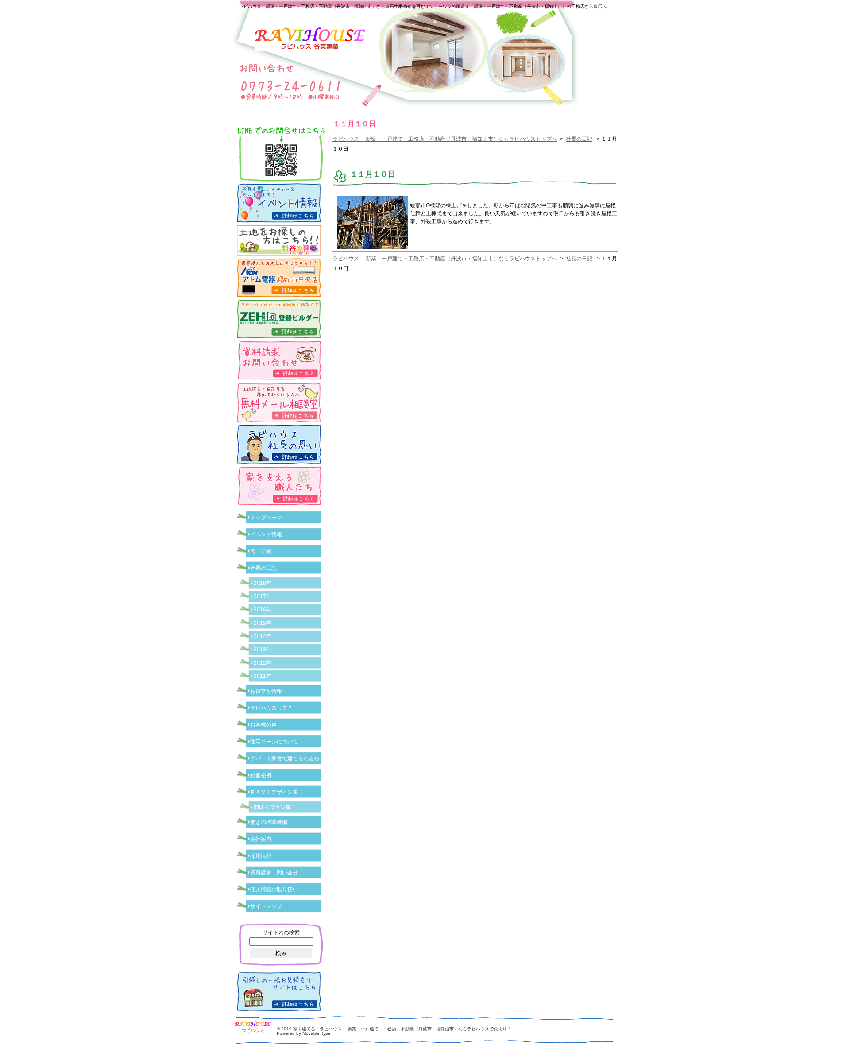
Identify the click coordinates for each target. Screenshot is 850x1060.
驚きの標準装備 (268, 822)
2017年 (262, 596)
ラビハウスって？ (271, 708)
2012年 (262, 663)
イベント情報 (266, 534)
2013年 (262, 649)
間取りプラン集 (272, 807)
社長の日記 (579, 139)
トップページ (266, 518)
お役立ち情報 (266, 691)
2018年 (262, 583)
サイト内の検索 (281, 932)
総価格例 (260, 775)
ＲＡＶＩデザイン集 (274, 792)
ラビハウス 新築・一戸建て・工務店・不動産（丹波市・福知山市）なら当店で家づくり (327, 6)
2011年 (262, 676)
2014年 (262, 636)
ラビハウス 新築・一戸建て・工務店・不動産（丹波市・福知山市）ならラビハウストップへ (444, 139)
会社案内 (260, 839)
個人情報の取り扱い (274, 889)
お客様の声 (263, 725)
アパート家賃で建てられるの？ (287, 758)
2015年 (262, 623)
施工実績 (260, 551)
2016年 (262, 610)
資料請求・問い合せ (274, 873)
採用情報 (260, 856)
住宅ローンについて (274, 742)
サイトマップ (266, 906)
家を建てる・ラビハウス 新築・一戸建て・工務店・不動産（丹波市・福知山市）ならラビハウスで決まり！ (402, 1028)
